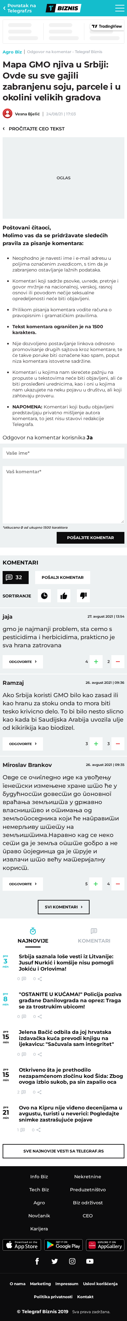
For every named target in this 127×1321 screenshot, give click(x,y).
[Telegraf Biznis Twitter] (54, 1261)
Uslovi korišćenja (100, 1283)
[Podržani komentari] (63, 595)
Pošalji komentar (63, 577)
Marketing (40, 1283)
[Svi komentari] (44, 595)
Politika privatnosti (53, 1296)
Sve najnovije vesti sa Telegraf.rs (63, 1151)
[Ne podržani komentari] (83, 595)
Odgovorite (22, 661)
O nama (17, 1283)
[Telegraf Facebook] (37, 1261)
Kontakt (85, 1296)
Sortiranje (17, 595)
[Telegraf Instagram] (72, 1261)
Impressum (66, 1283)
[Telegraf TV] (89, 1261)
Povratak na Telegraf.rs (21, 8)
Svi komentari (63, 906)
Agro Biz (12, 51)
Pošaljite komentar (90, 537)
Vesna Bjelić (27, 113)
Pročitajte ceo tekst (33, 128)
